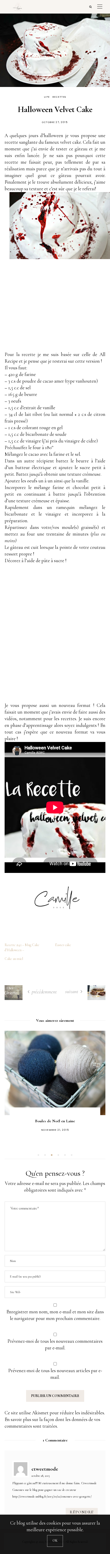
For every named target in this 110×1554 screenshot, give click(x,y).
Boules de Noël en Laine (55, 1121)
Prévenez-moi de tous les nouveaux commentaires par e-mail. (55, 1344)
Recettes (59, 96)
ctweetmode (44, 1469)
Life (47, 96)
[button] (38, 1155)
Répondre (82, 1512)
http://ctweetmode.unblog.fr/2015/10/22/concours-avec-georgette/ (52, 1496)
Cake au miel (14, 959)
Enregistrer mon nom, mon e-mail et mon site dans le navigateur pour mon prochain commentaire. (55, 1315)
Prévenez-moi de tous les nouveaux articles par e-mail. (55, 1374)
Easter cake (63, 945)
